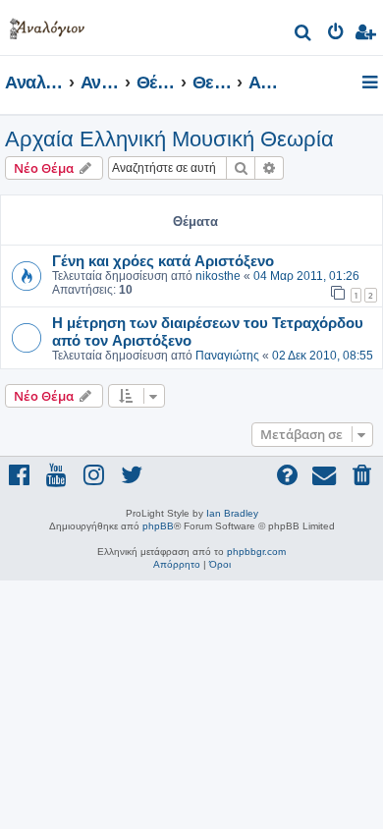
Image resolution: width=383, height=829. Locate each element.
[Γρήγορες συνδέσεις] (371, 83)
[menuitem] (304, 35)
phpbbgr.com (256, 551)
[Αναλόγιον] (47, 25)
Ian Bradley (232, 513)
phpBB (158, 526)
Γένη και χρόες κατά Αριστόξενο (163, 260)
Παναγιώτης (227, 355)
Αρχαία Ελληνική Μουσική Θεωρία (169, 139)
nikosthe (218, 276)
